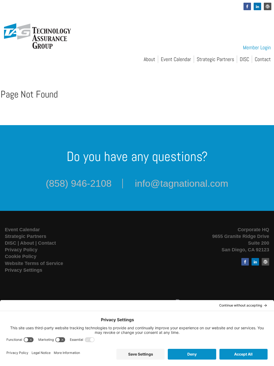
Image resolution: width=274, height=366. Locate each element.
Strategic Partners (215, 59)
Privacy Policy (21, 249)
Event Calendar (176, 59)
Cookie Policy (20, 256)
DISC (244, 59)
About (149, 59)
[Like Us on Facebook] (247, 6)
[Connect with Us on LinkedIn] (257, 6)
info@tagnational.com (181, 183)
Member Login (257, 47)
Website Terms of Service (34, 263)
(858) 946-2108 (79, 183)
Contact (263, 59)
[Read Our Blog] (267, 6)
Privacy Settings (23, 270)
